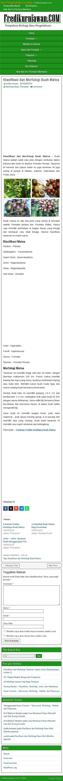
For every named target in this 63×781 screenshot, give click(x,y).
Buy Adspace (31, 6)
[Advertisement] (31, 121)
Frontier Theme (54, 778)
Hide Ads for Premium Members (17, 9)
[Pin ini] (16, 508)
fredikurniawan (12, 83)
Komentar (8, 584)
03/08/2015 (27, 83)
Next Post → (54, 565)
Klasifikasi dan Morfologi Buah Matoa (31, 80)
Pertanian (30, 38)
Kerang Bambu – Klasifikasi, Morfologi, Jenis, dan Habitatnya (31, 686)
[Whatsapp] (27, 508)
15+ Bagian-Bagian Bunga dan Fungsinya (22, 677)
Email (6, 615)
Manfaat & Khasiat (31, 44)
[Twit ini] (11, 508)
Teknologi (31, 60)
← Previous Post (10, 565)
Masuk (6, 754)
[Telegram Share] (21, 508)
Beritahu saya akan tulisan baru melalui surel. (27, 636)
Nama (6, 608)
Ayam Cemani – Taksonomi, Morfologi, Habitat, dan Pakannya (31, 691)
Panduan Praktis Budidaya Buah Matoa (36, 429)
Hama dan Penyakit (30, 49)
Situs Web (7, 623)
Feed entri (8, 758)
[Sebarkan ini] (5, 508)
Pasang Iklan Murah (11, 6)
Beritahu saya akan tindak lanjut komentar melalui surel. (31, 631)
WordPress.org (10, 767)
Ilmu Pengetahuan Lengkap (17, 2)
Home (31, 33)
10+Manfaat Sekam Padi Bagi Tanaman (21, 682)
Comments (37, 87)
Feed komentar (10, 763)
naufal (6, 736)
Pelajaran (30, 55)
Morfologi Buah (12, 87)
